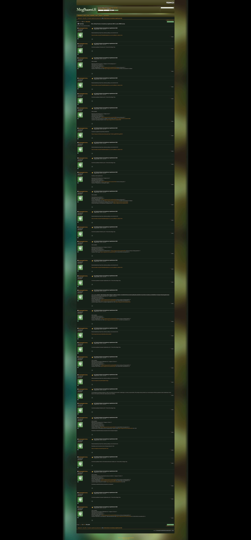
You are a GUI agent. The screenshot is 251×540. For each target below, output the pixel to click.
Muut (97, 15)
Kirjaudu (100, 15)
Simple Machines (131, 537)
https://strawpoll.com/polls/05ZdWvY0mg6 (100, 380)
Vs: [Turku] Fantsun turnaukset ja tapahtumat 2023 (105, 28)
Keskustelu (80, 15)
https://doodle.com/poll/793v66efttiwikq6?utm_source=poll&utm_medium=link (107, 35)
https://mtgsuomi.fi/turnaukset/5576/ (109, 318)
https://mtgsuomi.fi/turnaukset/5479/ (109, 67)
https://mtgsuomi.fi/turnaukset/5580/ (109, 365)
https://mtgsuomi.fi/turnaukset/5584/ (107, 427)
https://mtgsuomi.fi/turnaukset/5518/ (123, 301)
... (80, 21)
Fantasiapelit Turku (83, 28)
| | (79, 31)
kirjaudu (110, 7)
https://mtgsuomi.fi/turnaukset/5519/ (114, 481)
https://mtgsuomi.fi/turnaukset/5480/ (111, 68)
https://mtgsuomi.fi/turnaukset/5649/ (123, 516)
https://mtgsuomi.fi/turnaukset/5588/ (108, 480)
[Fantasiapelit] (78, 54)
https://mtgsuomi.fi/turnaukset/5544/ (125, 428)
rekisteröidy (115, 7)
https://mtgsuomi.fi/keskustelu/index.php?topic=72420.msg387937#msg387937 (107, 134)
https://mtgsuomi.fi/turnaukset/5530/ (109, 181)
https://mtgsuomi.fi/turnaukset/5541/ (109, 299)
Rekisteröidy (106, 15)
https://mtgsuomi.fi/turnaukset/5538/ (107, 252)
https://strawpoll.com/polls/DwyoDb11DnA (100, 448)
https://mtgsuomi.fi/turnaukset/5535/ (120, 202)
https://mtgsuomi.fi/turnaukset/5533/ (111, 200)
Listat (84, 15)
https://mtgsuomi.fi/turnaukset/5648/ (109, 515)
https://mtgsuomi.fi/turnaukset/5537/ (120, 203)
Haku (88, 15)
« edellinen (168, 20)
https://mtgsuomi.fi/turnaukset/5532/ (109, 199)
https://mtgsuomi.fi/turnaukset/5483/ (109, 117)
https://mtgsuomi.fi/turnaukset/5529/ (113, 119)
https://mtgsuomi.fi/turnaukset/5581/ (108, 366)
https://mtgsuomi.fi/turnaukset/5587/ (109, 479)
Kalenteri (92, 15)
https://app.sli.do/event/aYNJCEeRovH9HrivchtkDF (101, 334)
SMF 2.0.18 (120, 537)
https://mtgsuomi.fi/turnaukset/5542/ (108, 300)
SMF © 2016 (125, 537)
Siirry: (154, 530)
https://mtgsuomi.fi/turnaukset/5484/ (123, 118)
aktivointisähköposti (103, 8)
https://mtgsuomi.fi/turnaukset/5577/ (111, 319)
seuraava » (172, 20)
